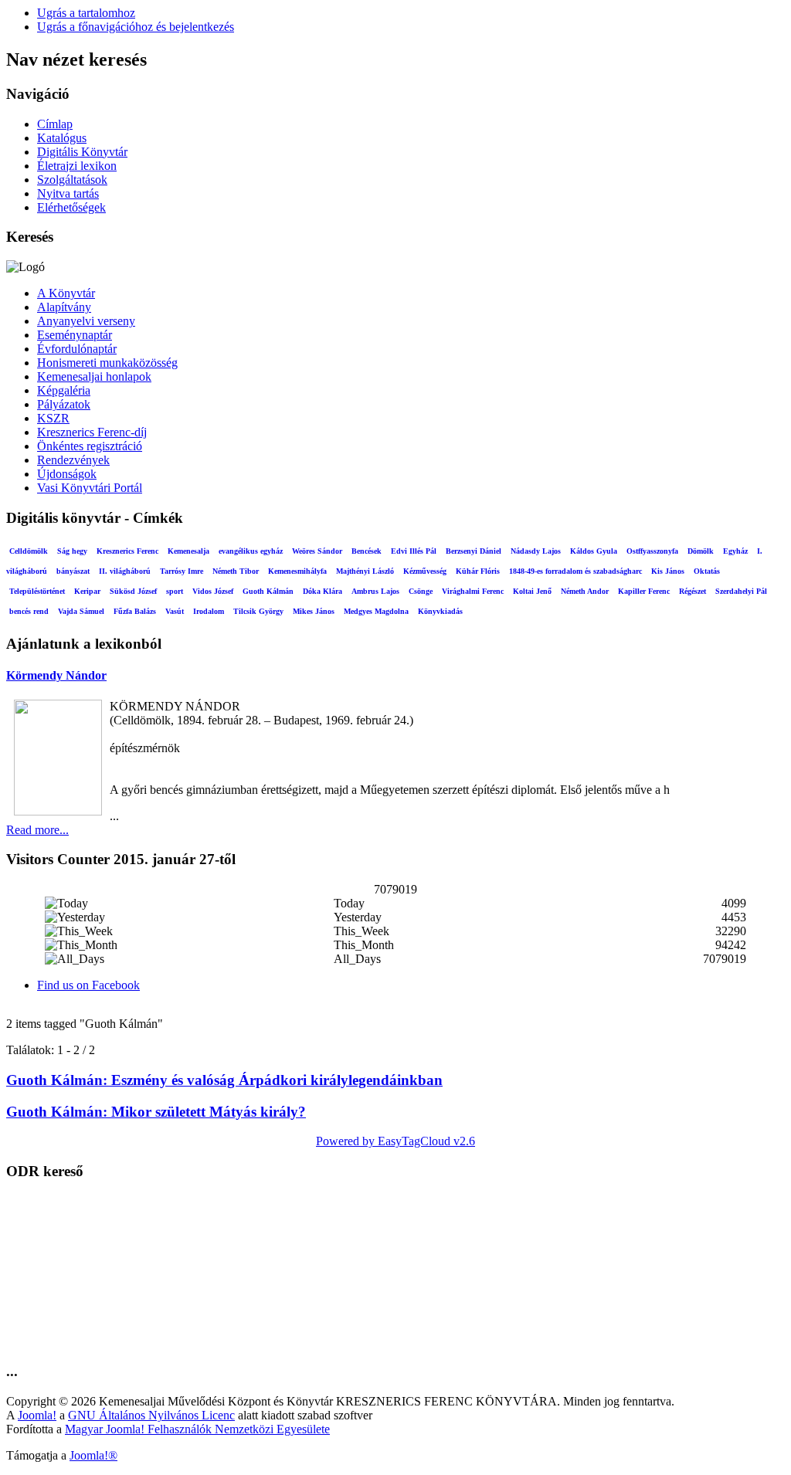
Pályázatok (63, 404)
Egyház (735, 551)
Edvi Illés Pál (413, 551)
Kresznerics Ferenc (127, 551)
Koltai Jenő (532, 591)
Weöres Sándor (317, 551)
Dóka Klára (322, 591)
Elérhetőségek (71, 207)
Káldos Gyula (593, 551)
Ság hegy (72, 551)
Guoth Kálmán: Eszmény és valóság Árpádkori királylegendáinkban (224, 1080)
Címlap (55, 124)
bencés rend (29, 611)
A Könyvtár (66, 293)
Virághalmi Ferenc (473, 591)
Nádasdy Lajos (536, 551)
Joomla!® (93, 1455)
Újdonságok (67, 473)
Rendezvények (73, 459)
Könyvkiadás (440, 611)
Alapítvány (64, 307)
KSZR (53, 418)
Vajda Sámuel (81, 611)
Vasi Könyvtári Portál (89, 487)
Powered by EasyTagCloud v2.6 (395, 1141)
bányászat (73, 571)
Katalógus (62, 137)
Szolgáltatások (72, 179)
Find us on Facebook (88, 985)
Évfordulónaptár (77, 348)
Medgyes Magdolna (376, 611)
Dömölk (700, 551)
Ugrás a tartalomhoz (86, 12)
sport (174, 591)
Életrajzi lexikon (77, 165)
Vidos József (212, 591)
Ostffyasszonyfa (652, 551)
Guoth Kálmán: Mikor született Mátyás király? (156, 1112)
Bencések (366, 551)
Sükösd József (133, 591)
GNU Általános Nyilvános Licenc (151, 1415)
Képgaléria (63, 390)
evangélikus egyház (251, 551)
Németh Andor (585, 591)
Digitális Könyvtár (82, 151)
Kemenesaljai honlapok (94, 376)
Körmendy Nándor (56, 675)
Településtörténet (37, 591)
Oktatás (707, 571)
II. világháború (125, 571)
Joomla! (37, 1415)
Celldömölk (28, 551)
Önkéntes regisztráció (89, 446)
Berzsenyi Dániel (473, 551)
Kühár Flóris (478, 571)
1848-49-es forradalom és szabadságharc (575, 571)
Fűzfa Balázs (135, 611)
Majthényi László (365, 571)
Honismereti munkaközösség (107, 362)
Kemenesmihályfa (297, 571)
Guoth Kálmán (268, 591)
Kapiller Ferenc (644, 591)
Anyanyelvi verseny (86, 320)
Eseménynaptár (74, 334)
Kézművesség (424, 571)
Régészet (692, 591)
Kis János (667, 571)
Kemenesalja (188, 551)
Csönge (421, 591)
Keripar (87, 591)
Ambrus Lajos (375, 591)
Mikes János (313, 611)
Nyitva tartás (68, 193)
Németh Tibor (235, 571)
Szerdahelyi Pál (741, 591)
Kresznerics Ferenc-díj (92, 432)
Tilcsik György (258, 611)
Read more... (37, 829)
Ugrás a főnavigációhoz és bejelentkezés (135, 26)
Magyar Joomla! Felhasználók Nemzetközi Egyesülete (197, 1429)
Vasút (174, 611)
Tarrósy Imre (181, 571)
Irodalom (208, 611)
